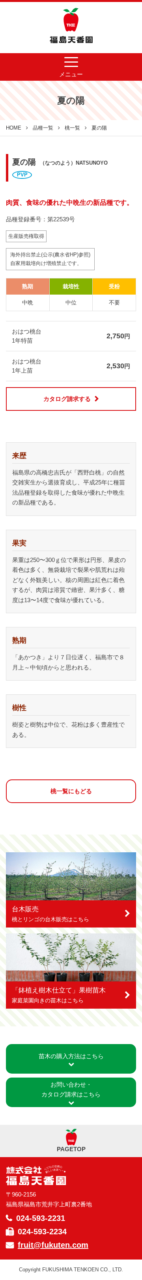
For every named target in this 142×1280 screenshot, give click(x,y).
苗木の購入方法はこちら (71, 1056)
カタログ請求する (67, 398)
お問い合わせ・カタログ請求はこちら (71, 1089)
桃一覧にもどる (71, 791)
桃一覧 (72, 128)
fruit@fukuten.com (53, 1245)
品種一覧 (43, 128)
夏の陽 (99, 128)
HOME (13, 128)
